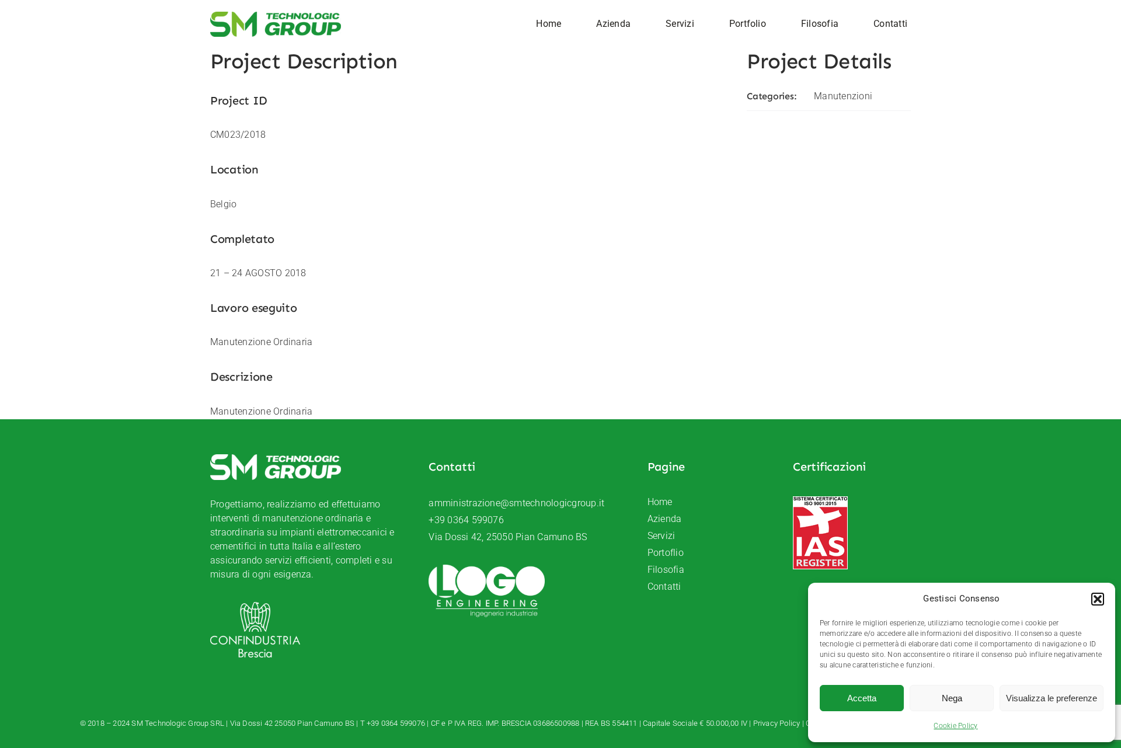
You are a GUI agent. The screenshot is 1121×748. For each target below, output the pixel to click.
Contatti (664, 586)
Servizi (661, 535)
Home (660, 501)
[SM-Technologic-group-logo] (275, 16)
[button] (1097, 599)
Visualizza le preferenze (1051, 698)
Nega (952, 698)
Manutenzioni (843, 96)
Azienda (664, 518)
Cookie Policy (955, 726)
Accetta (861, 698)
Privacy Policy (776, 723)
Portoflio (665, 552)
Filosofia (665, 569)
